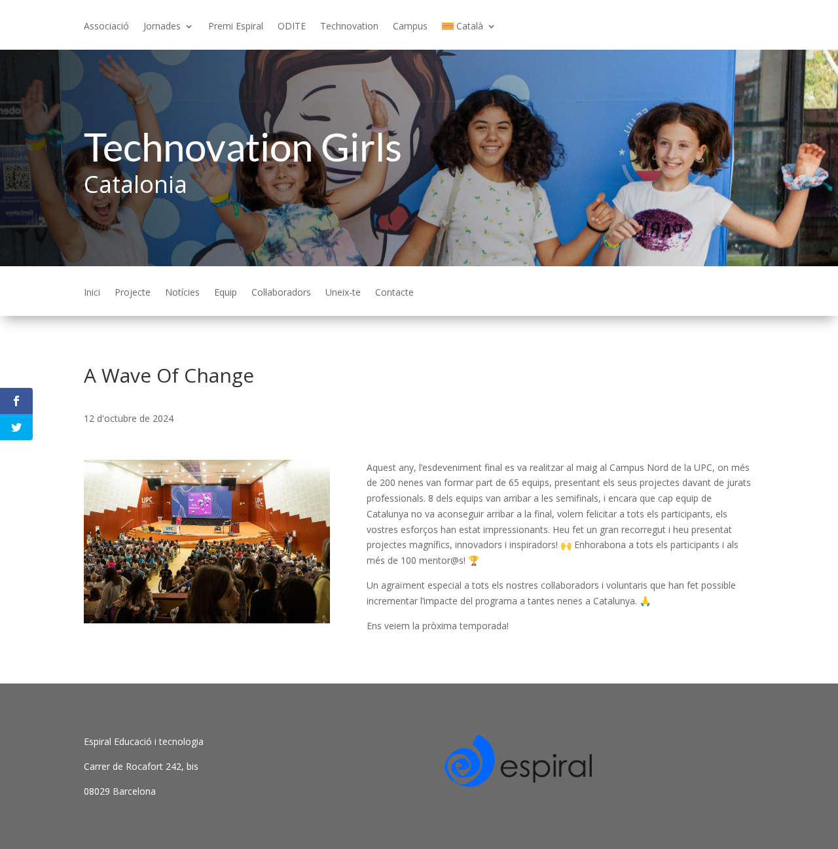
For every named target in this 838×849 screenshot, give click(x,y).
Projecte (133, 293)
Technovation (349, 27)
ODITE (292, 27)
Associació (106, 27)
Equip (225, 293)
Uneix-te (343, 293)
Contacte (394, 293)
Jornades (162, 27)
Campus (410, 27)
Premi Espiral (235, 27)
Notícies (182, 293)
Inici (92, 293)
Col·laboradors (281, 293)
